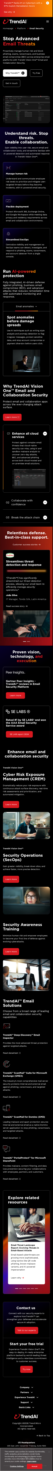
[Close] (49, 1452)
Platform (21, 28)
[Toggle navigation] (47, 21)
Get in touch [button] (12, 83)
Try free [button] (36, 73)
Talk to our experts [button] (26, 1330)
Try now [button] (26, 1369)
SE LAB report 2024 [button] (19, 734)
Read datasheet (10, 1053)
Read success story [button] (15, 606)
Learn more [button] (15, 695)
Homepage (8, 28)
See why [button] (8, 12)
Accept (34, 1466)
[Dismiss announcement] (47, 2)
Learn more (11, 417)
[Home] (26, 1416)
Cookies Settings (17, 1466)
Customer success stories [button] (25, 544)
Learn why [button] (16, 1278)
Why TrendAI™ (12, 73)
